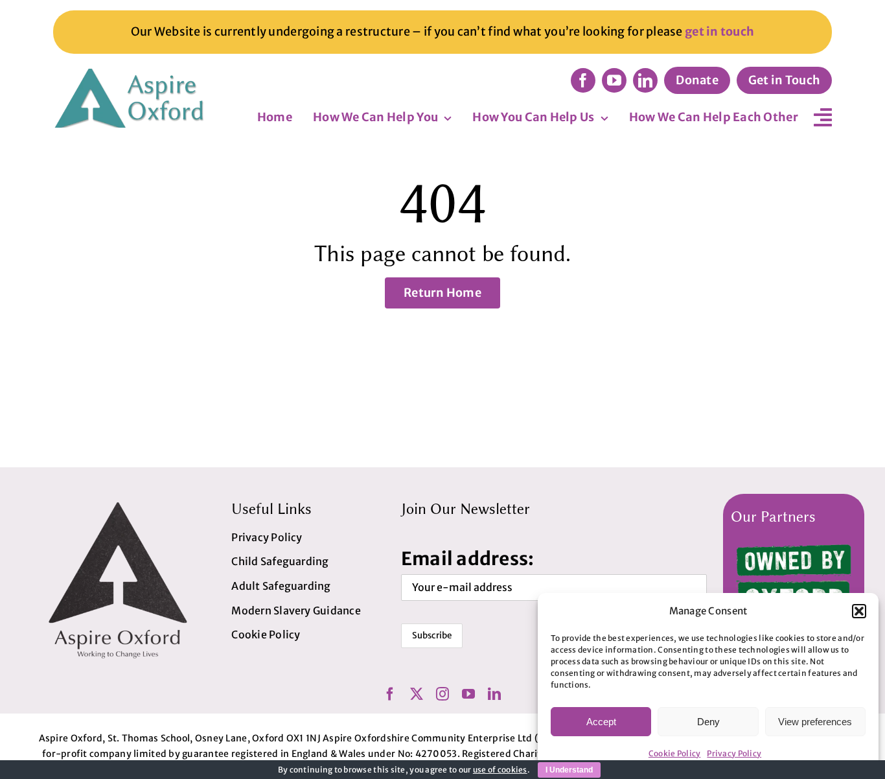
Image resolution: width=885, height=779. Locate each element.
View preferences (815, 721)
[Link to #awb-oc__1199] (823, 117)
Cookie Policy (675, 753)
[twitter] (416, 694)
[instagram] (442, 694)
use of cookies (500, 769)
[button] (859, 611)
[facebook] (583, 80)
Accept (601, 721)
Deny (708, 721)
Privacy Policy (734, 753)
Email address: (467, 558)
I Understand (569, 769)
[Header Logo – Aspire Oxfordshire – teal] (131, 74)
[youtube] (614, 80)
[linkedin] (645, 80)
